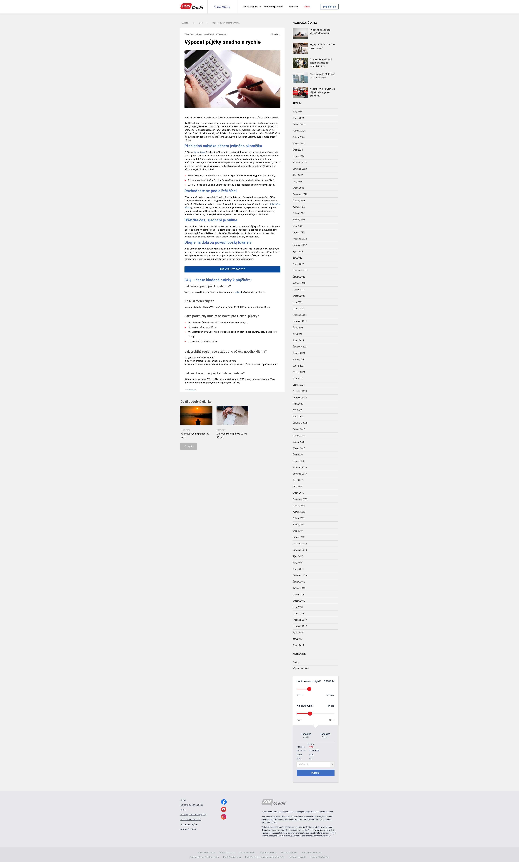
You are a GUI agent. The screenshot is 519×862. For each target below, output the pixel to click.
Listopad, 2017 (300, 626)
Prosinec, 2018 (300, 543)
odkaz (237, 292)
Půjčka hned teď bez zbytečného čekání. (320, 31)
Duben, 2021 (299, 366)
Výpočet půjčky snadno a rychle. (226, 23)
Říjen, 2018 (298, 556)
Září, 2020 (297, 410)
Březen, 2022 (299, 296)
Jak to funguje (250, 7)
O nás (183, 800)
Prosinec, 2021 (300, 315)
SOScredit (184, 23)
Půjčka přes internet (268, 852)
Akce (307, 7)
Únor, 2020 (298, 454)
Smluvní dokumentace (190, 819)
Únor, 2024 (298, 150)
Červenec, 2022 (300, 270)
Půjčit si (315, 772)
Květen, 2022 (299, 283)
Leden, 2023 (298, 232)
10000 (327, 681)
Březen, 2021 (299, 372)
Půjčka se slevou (301, 668)
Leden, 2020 (298, 461)
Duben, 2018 (299, 594)
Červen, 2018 (299, 581)
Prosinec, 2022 (300, 238)
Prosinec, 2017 (300, 620)
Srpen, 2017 (298, 645)
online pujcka (192, 390)
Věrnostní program (273, 7)
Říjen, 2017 (298, 632)
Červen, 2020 (299, 429)
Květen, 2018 (299, 588)
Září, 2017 (297, 639)
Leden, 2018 (298, 613)
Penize (296, 662)
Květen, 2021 (299, 359)
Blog (201, 23)
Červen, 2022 (299, 277)
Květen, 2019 (299, 512)
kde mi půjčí (200, 152)
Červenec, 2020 (300, 423)
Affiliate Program (188, 829)
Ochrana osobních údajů (191, 805)
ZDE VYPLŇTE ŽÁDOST (232, 269)
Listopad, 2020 (300, 397)
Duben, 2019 (299, 518)
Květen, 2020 (299, 435)
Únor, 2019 (298, 531)
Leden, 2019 (298, 537)
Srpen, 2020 (298, 416)
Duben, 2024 (299, 137)
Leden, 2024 (298, 156)
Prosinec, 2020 (300, 391)
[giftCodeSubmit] (332, 764)
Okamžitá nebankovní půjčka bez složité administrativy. (321, 63)
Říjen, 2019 (298, 480)
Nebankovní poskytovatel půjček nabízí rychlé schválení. (322, 92)
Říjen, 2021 (298, 327)
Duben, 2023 (299, 213)
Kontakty (293, 7)
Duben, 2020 (299, 442)
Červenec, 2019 (300, 499)
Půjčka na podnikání (297, 857)
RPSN (183, 810)
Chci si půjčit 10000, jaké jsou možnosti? (322, 76)
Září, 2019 (297, 486)
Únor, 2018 (298, 607)
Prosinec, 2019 (300, 467)
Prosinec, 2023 (300, 162)
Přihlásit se (329, 6)
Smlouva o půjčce (188, 824)
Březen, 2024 (299, 143)
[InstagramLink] (223, 817)
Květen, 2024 (299, 130)
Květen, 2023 (299, 207)
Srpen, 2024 (298, 118)
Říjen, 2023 (298, 175)
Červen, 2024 (299, 124)
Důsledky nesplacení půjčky (193, 815)
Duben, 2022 (299, 289)
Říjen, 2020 (298, 404)
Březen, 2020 (299, 448)
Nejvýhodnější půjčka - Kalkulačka (204, 857)
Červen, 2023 (299, 200)
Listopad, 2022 (300, 245)
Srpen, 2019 (298, 493)
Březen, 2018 (299, 601)
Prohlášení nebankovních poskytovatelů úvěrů (265, 857)
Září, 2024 (297, 111)
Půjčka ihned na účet (206, 852)
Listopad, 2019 (300, 473)
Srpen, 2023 (298, 188)
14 (329, 705)
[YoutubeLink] (223, 809)
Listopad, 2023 (300, 169)
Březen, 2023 (299, 219)
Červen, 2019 (299, 505)
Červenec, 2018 (300, 575)
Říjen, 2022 (298, 251)
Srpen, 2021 (298, 340)
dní (332, 705)
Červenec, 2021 (300, 346)
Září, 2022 (297, 258)
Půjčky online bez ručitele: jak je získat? (323, 46)
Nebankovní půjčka (247, 852)
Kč (332, 681)
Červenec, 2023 (300, 194)
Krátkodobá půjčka (289, 852)
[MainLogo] (192, 6)
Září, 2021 (297, 334)
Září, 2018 (297, 562)
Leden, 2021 (298, 385)
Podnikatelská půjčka (320, 857)
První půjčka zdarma (232, 857)
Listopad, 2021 (300, 321)
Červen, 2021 (299, 353)
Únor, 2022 (298, 302)
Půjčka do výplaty (227, 852)
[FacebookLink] (224, 802)
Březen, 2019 (299, 524)
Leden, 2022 (298, 308)
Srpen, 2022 (298, 264)
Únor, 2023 (298, 226)
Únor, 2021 (298, 378)
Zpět (189, 446)
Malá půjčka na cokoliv (311, 852)
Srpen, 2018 (298, 569)
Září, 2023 (297, 181)
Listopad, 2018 (300, 550)
